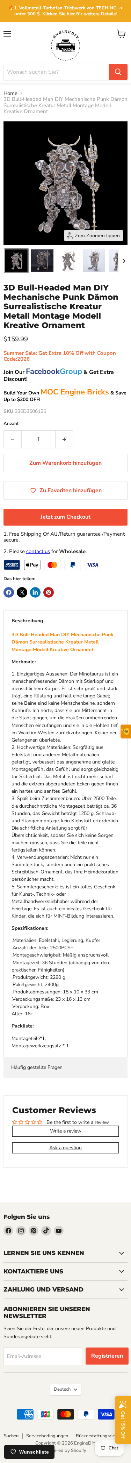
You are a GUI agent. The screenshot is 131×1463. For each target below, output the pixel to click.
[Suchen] (118, 72)
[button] (16, 260)
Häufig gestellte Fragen (37, 1067)
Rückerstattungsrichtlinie (101, 1436)
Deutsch (62, 1389)
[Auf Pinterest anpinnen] (48, 592)
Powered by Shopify (65, 1450)
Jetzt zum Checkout (65, 517)
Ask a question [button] (65, 1147)
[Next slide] (123, 260)
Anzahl (11, 423)
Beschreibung (27, 620)
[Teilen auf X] (22, 592)
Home (10, 93)
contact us (38, 551)
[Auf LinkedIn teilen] (35, 592)
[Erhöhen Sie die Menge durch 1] (64, 439)
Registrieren (107, 1356)
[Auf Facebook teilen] (8, 592)
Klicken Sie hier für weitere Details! (79, 14)
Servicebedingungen (47, 1436)
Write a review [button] (65, 1131)
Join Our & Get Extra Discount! (58, 375)
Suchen (11, 1436)
